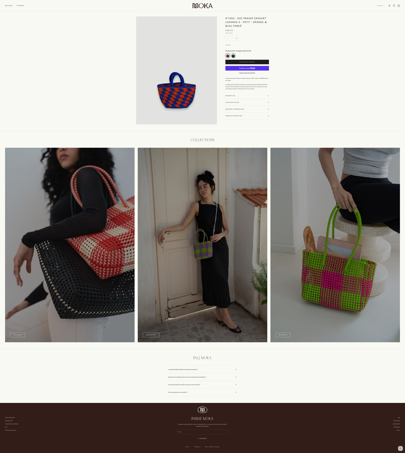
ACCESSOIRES (151, 335)
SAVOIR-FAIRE (396, 424)
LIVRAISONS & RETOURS (11, 424)
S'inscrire (202, 438)
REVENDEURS (9, 421)
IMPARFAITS (283, 335)
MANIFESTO (397, 421)
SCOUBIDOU (17, 335)
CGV (6, 427)
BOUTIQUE (8, 5)
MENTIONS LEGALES (10, 430)
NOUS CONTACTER (10, 417)
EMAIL (398, 430)
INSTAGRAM (397, 427)
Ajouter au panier (247, 62)
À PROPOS (20, 5)
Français (380, 5)
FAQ (399, 417)
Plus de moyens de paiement (247, 73)
